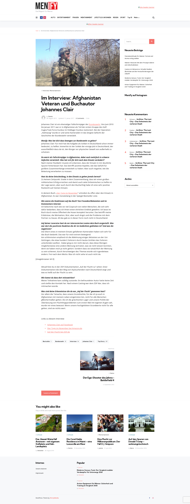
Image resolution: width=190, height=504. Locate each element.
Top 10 (129, 17)
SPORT (122, 17)
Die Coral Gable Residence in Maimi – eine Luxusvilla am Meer (79, 441)
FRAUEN (76, 17)
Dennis (50, 116)
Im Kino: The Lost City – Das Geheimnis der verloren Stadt (140, 121)
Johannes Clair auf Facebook (60, 324)
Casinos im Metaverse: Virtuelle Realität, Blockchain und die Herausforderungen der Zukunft (139, 71)
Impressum (39, 473)
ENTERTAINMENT (64, 17)
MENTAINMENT (86, 17)
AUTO (53, 17)
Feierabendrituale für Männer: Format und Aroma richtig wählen (139, 57)
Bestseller (47, 341)
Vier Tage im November (67, 193)
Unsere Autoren (41, 469)
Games (112, 373)
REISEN (115, 17)
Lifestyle (39, 435)
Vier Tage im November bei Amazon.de (64, 328)
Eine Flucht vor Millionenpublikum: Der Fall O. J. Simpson (108, 441)
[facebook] (41, 17)
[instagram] (44, 17)
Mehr (136, 17)
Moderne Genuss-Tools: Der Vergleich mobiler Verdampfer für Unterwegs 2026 (139, 79)
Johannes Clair (88, 341)
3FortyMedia (54, 498)
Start (37, 31)
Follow (140, 105)
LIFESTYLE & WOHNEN (102, 17)
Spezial (80, 467)
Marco (132, 448)
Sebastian (40, 450)
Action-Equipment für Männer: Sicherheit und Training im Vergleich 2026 (138, 85)
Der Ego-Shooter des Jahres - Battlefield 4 (98, 379)
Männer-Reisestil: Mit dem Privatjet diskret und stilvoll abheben (139, 64)
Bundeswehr (94, 124)
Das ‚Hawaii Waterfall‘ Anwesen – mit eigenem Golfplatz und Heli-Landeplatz (47, 443)
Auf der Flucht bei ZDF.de (58, 332)
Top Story (102, 341)
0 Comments (80, 118)
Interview (46, 91)
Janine (101, 448)
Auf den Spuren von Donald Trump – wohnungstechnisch (138, 441)
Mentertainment (55, 91)
